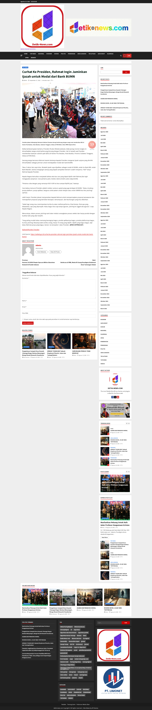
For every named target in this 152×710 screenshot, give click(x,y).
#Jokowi (24, 229)
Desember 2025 (105, 161)
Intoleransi (79, 644)
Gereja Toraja (64, 644)
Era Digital (86, 638)
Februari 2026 (104, 154)
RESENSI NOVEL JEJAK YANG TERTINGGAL (112, 103)
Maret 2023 (104, 283)
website (74, 678)
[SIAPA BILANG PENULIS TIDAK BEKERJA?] (84, 341)
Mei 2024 (103, 231)
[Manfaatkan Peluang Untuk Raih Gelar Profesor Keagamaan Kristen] (115, 510)
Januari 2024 (104, 246)
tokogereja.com (82, 672)
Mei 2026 (103, 143)
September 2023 (105, 260)
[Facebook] (112, 397)
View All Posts (55, 252)
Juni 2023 (103, 271)
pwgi (71, 659)
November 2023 (105, 253)
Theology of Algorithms (67, 665)
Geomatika (63, 641)
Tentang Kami (71, 704)
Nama (24, 301)
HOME (25, 53)
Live (129, 55)
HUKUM (56, 53)
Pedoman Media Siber (83, 704)
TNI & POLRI (92, 53)
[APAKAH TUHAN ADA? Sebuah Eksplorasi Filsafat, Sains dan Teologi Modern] (59, 341)
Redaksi (33, 57)
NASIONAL (41, 53)
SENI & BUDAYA (82, 53)
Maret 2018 (104, 308)
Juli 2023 (103, 268)
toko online (63, 675)
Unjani (76, 675)
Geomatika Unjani (74, 641)
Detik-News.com (65, 638)
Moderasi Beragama (66, 650)
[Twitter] (115, 397)
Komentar (25, 278)
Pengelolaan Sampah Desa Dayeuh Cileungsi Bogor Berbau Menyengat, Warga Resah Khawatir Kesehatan (33, 353)
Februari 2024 (104, 242)
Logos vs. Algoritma (80, 647)
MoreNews (86, 708)
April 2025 (103, 190)
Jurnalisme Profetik (66, 647)
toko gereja (63, 672)
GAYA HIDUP (101, 53)
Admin (25, 80)
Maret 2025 (104, 194)
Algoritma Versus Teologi (67, 635)
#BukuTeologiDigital (66, 627)
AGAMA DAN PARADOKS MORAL (109, 98)
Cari (102, 67)
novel (75, 650)
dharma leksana (76, 638)
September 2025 (105, 172)
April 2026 (103, 146)
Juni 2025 (103, 183)
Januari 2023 (104, 290)
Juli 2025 (103, 179)
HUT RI (72, 644)
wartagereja (83, 675)
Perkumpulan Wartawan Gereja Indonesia (72, 656)
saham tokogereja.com (81, 659)
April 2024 (103, 235)
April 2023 (103, 279)
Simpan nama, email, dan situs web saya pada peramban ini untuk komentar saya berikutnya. (51, 319)
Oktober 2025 (104, 168)
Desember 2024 (105, 205)
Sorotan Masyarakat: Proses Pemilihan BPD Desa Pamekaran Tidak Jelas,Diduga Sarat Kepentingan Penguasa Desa (36, 655)
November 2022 (105, 297)
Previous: (38, 262)
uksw (70, 675)
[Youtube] (118, 397)
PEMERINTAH (104, 341)
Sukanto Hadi (64, 662)
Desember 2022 (105, 294)
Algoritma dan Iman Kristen (68, 632)
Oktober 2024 (104, 213)
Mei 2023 (103, 275)
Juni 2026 (103, 139)
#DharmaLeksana (79, 627)
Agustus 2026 (104, 132)
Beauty (79, 635)
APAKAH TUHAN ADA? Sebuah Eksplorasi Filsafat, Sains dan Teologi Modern (56, 353)
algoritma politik (83, 632)
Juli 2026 (103, 135)
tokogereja (72, 672)
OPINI (27, 57)
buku (84, 635)
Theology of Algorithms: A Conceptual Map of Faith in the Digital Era (75, 668)
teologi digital (87, 662)
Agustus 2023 (104, 264)
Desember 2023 (105, 249)
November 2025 (105, 165)
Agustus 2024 (104, 220)
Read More (105, 538)
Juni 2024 (103, 227)
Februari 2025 (104, 198)
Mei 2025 (103, 187)
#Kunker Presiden (33, 229)
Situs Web (25, 313)
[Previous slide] (127, 423)
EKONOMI (49, 53)
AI (71, 629)
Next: (78, 262)
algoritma (77, 629)
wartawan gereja (65, 678)
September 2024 (105, 216)
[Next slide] (129, 423)
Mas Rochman (26, 357)
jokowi (86, 644)
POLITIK (63, 53)
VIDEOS (103, 363)
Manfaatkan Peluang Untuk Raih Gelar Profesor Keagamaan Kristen (105, 451)
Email (24, 307)
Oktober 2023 (104, 257)
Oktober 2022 (104, 301)
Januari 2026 (104, 157)
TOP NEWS (33, 53)
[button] (21, 55)
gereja (83, 641)
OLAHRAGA (110, 53)
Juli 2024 (103, 224)
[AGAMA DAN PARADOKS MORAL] (90, 597)
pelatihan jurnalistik (85, 650)
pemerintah (63, 653)
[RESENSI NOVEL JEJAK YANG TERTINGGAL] (117, 597)
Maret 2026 (104, 150)
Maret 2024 (104, 238)
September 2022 (105, 305)
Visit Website (41, 252)
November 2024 (105, 209)
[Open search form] (121, 55)
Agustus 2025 (104, 176)
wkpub (80, 678)
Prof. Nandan (64, 659)
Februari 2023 (104, 286)
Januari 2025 (104, 202)
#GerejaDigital (64, 629)
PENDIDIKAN (71, 53)
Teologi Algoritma (75, 662)
